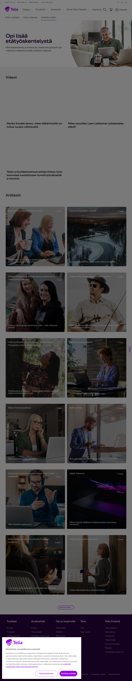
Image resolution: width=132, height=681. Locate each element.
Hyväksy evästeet (68, 673)
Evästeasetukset (46, 673)
